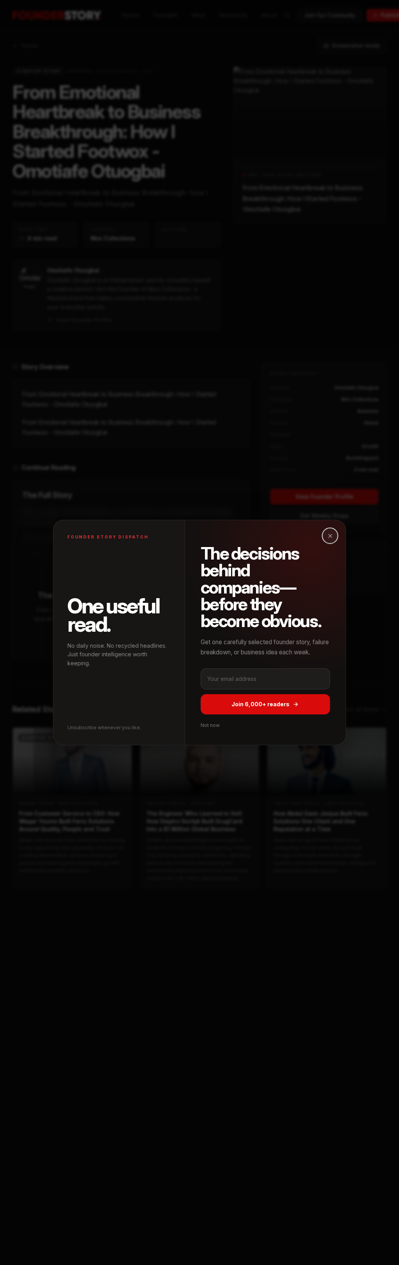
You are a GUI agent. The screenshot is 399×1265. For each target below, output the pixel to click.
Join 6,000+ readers (260, 704)
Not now (210, 725)
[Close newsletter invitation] (330, 536)
